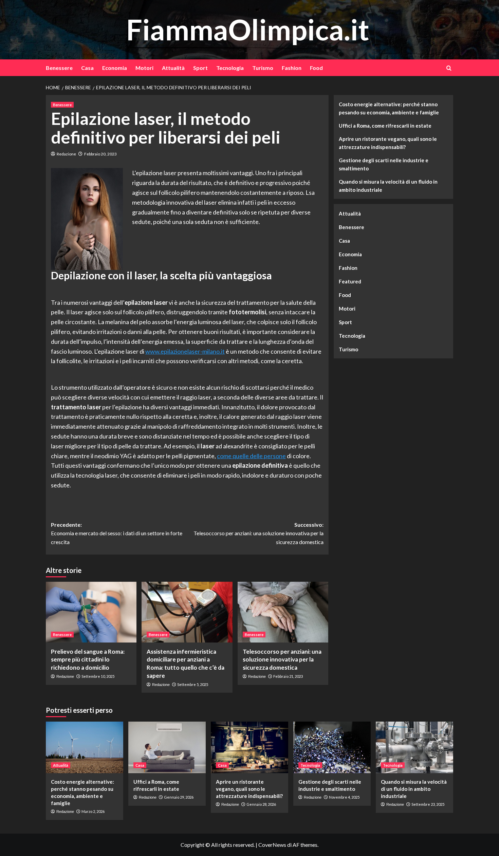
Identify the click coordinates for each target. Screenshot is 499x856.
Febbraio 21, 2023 (288, 676)
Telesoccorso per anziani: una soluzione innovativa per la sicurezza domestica (282, 659)
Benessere (59, 67)
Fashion (291, 67)
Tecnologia (230, 67)
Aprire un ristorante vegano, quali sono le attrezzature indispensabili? (388, 143)
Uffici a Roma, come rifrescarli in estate (385, 126)
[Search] (449, 68)
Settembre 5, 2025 (192, 684)
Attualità (173, 67)
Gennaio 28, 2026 (261, 804)
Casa (87, 67)
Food (316, 67)
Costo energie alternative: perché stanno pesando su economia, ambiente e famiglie (389, 108)
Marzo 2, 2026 (93, 811)
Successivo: (258, 533)
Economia (114, 67)
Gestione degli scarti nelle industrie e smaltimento (383, 164)
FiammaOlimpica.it (247, 29)
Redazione (66, 153)
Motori (144, 67)
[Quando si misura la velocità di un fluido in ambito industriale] (414, 747)
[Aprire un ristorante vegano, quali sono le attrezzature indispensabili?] (249, 747)
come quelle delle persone (251, 456)
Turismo (262, 67)
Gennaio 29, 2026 (178, 797)
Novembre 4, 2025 (344, 797)
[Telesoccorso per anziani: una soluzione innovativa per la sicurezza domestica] (283, 612)
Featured (350, 281)
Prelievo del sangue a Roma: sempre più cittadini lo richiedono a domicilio (88, 659)
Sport (200, 67)
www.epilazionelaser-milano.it (185, 351)
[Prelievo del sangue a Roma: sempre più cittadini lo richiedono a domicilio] (91, 612)
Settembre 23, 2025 (427, 804)
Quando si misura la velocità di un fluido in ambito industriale (388, 186)
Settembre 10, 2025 (97, 676)
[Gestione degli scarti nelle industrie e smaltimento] (332, 747)
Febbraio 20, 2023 (100, 153)
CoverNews (272, 844)
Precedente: (116, 533)
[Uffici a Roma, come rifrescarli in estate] (167, 747)
